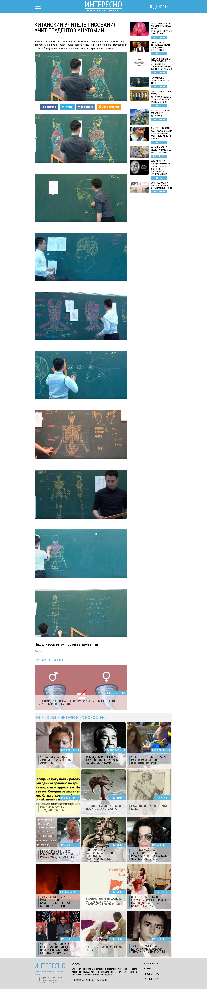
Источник (38, 651)
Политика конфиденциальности (91, 980)
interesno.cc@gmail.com (50, 982)
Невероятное (151, 974)
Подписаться (160, 7)
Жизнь (147, 968)
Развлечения (151, 963)
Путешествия (151, 979)
